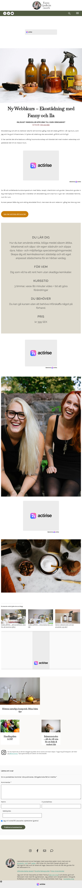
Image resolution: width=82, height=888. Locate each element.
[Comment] (51, 850)
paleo (33, 863)
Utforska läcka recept (25, 871)
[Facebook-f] (37, 850)
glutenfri (20, 863)
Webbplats (7, 811)
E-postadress (47, 802)
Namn (3, 802)
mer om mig (53, 875)
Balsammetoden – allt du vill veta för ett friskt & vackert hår (51, 740)
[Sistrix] (69, 13)
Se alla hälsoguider (42, 871)
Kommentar (6, 782)
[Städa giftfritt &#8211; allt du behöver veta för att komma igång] (13, 616)
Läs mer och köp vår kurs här (15, 214)
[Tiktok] (8, 13)
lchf (26, 863)
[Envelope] (12, 13)
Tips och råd (45, 125)
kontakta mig (69, 879)
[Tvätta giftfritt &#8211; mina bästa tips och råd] (40, 616)
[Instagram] (4, 13)
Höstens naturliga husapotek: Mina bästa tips (20, 710)
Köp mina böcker (57, 871)
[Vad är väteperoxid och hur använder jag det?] (67, 616)
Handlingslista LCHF (10, 737)
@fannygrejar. (14, 753)
